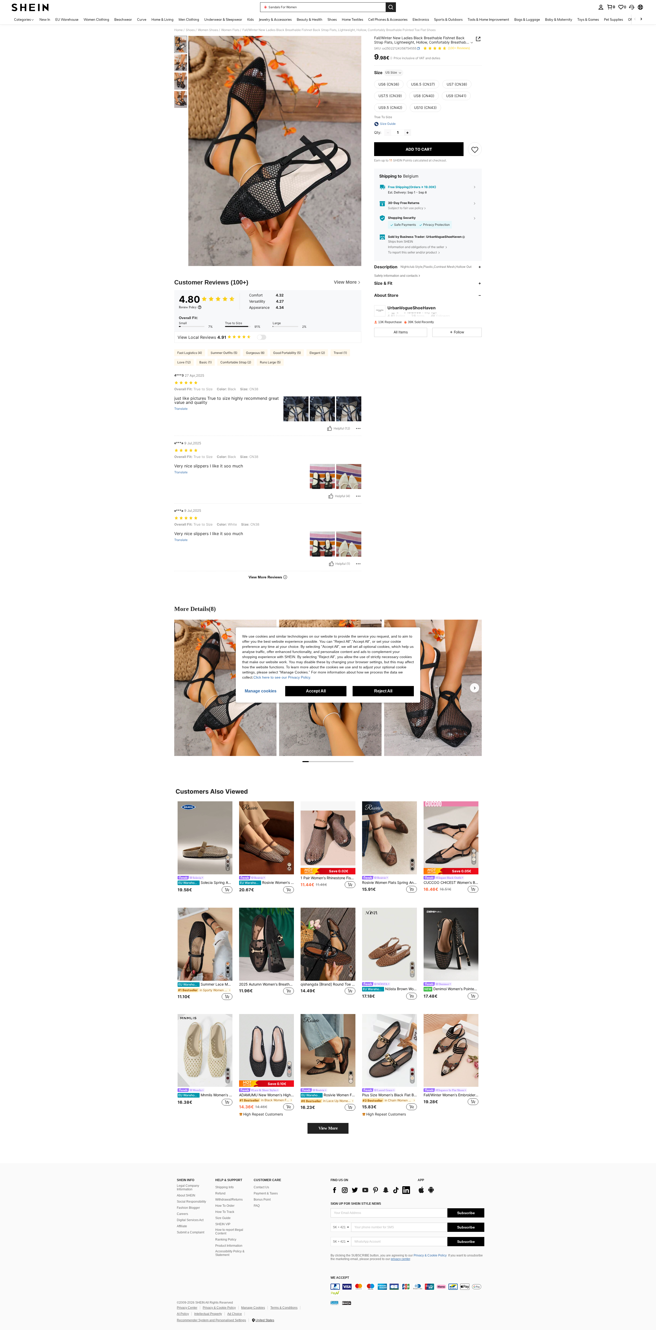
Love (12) (184, 362)
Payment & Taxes (266, 1193)
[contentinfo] (407, 1290)
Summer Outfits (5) (224, 353)
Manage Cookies (253, 1307)
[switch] (261, 337)
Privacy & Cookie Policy (430, 1255)
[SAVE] (475, 149)
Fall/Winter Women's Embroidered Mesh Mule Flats (451, 1095)
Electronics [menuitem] (421, 19)
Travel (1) (340, 353)
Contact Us (261, 1187)
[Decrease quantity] (388, 133)
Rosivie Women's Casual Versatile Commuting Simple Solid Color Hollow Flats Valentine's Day (267, 883)
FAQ (257, 1206)
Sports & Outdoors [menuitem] (448, 19)
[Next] (474, 687)
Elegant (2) (317, 353)
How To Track (224, 1212)
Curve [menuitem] (141, 19)
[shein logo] (30, 7)
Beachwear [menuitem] (123, 19)
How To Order (224, 1206)
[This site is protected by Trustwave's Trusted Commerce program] (334, 1303)
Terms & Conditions (284, 1307)
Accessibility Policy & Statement (229, 1253)
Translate (181, 409)
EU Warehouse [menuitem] (66, 19)
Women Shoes (208, 30)
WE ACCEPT (340, 1278)
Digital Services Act (190, 1220)
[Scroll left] (635, 19)
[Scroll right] (641, 19)
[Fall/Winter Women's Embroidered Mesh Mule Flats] (451, 1050)
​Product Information (228, 1245)
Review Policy (188, 307)
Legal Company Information (188, 1187)
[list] (372, 1190)
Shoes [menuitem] (332, 19)
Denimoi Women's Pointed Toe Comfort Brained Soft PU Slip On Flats (451, 989)
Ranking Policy (225, 1239)
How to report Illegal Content (229, 1231)
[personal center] (601, 7)
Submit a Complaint (190, 1232)
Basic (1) (205, 362)
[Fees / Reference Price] (391, 58)
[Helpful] (329, 428)
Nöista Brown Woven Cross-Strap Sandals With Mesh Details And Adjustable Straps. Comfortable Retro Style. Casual (390, 989)
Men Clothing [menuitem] (189, 19)
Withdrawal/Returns (229, 1199)
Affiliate (182, 1226)
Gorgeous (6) (255, 353)
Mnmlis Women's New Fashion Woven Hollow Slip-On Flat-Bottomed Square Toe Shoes (205, 1095)
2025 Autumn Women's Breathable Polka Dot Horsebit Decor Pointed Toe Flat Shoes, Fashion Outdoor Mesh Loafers (266, 984)
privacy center (400, 1259)
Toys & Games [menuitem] (588, 19)
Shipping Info (224, 1187)
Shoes (190, 30)
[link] (611, 7)
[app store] (421, 1192)
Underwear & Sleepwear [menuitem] (223, 19)
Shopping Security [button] (402, 218)
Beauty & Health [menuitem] (309, 19)
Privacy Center (187, 1307)
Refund (220, 1193)
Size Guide (223, 1218)
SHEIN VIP (222, 1224)
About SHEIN (186, 1195)
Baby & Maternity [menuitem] (558, 19)
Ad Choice (234, 1314)
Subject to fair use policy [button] (405, 208)
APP (421, 1180)
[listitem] (205, 850)
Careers (182, 1214)
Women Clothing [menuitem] (96, 19)
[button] (632, 7)
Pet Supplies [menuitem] (613, 19)
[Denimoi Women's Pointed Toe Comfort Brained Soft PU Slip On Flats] (451, 944)
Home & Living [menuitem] (162, 19)
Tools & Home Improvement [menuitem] (488, 19)
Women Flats (230, 30)
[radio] (389, 84)
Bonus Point (262, 1199)
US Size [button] (391, 73)
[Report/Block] (358, 428)
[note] (328, 871)
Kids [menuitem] (250, 19)
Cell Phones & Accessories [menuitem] (387, 19)
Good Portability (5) (287, 353)
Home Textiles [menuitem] (352, 19)
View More (328, 1128)
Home (178, 30)
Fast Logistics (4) (189, 353)
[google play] (431, 1192)
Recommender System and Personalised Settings (211, 1320)
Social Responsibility (191, 1201)
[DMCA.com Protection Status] (346, 1303)
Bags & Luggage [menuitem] (527, 19)
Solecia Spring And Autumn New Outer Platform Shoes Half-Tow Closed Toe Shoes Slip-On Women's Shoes (205, 883)
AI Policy (183, 1314)
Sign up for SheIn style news (356, 1203)
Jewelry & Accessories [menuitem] (275, 19)
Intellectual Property (208, 1314)
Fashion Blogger (188, 1208)
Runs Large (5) (270, 362)
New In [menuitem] (44, 19)
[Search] (391, 7)
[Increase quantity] (407, 133)
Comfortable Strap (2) (235, 362)
